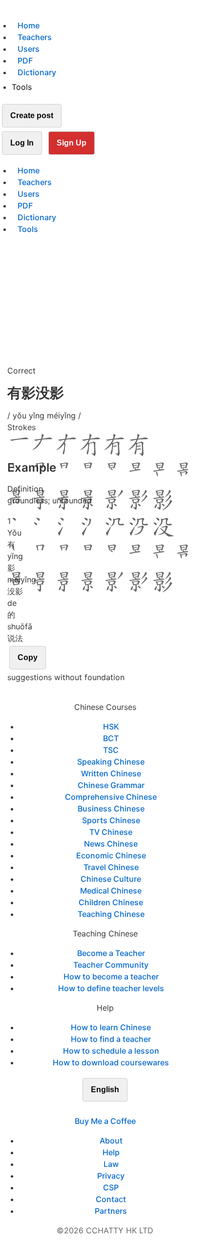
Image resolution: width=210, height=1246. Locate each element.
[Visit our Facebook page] (87, 1109)
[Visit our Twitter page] (99, 1109)
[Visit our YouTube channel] (122, 1109)
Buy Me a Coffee (105, 1121)
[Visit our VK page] (111, 1109)
